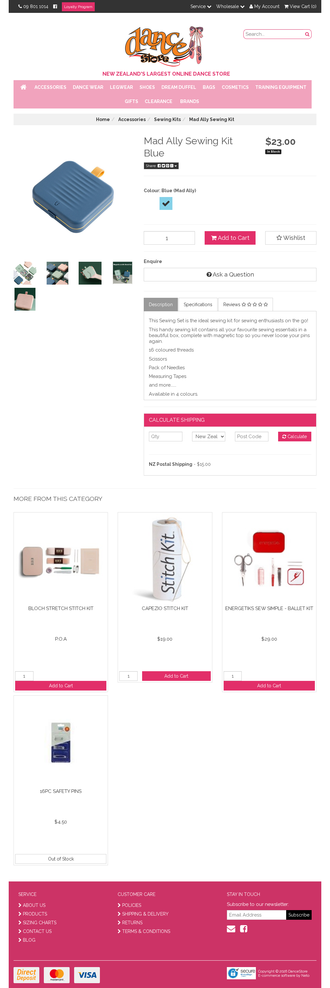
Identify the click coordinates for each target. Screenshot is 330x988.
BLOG (29, 940)
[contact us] (231, 929)
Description (161, 304)
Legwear (121, 87)
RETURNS (132, 922)
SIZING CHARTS (39, 922)
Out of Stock (61, 858)
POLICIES (131, 905)
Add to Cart (233, 237)
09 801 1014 (35, 6)
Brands (189, 101)
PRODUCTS (35, 914)
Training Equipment (280, 87)
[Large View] (25, 273)
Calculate (296, 436)
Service (198, 6)
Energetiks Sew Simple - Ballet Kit (269, 608)
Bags (209, 87)
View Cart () (302, 6)
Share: (152, 166)
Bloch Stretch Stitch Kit (60, 608)
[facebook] (243, 929)
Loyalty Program (78, 7)
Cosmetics (235, 87)
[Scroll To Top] (308, 969)
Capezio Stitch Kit (165, 608)
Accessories (50, 87)
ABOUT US (34, 905)
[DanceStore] (165, 44)
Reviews (232, 304)
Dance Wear (88, 87)
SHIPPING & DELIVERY (145, 914)
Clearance (158, 101)
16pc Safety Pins (61, 791)
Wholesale (228, 6)
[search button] (307, 34)
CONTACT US (37, 931)
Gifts (131, 101)
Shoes (147, 87)
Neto (305, 976)
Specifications (198, 304)
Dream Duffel (178, 87)
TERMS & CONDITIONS (146, 931)
